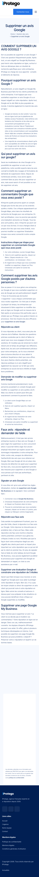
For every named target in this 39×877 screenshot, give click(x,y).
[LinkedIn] (17, 809)
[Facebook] (5, 809)
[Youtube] (11, 809)
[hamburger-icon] (36, 12)
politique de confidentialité (16, 777)
